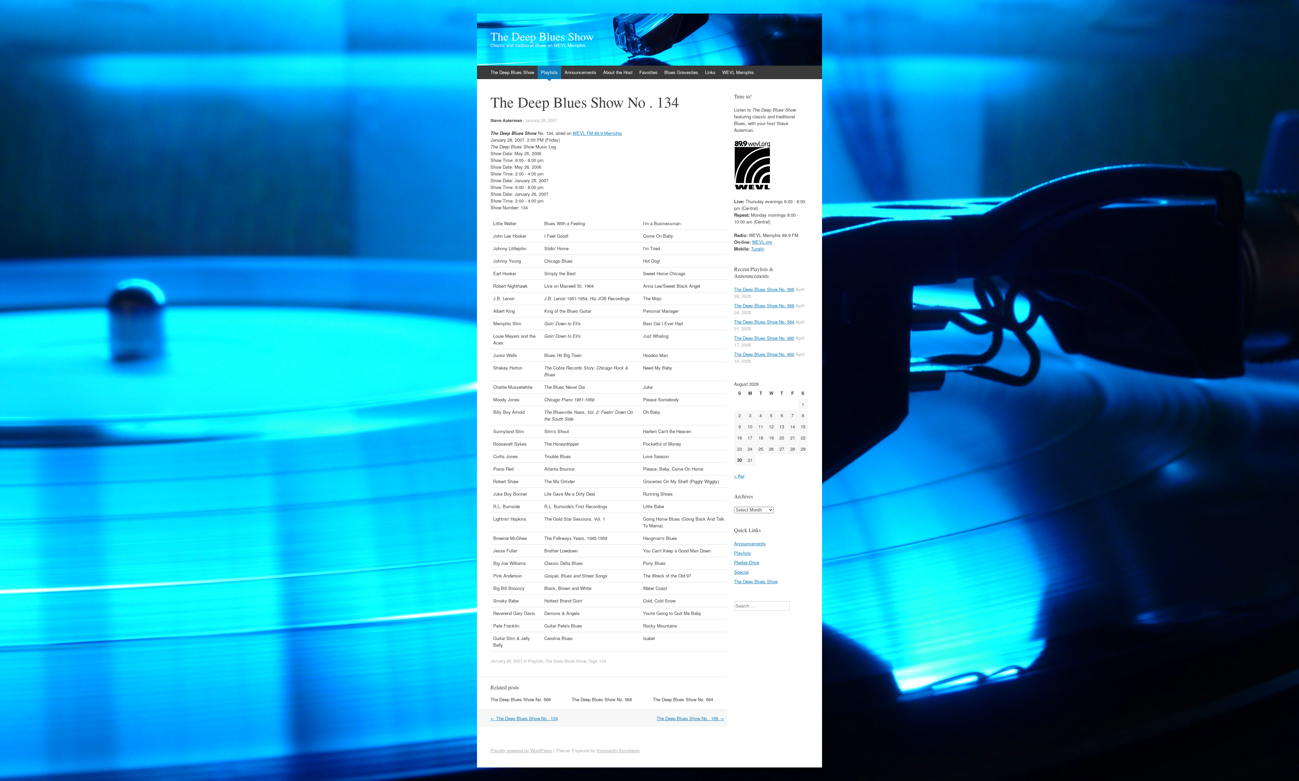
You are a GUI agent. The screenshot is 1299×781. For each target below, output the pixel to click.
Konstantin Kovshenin (618, 750)
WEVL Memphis (738, 72)
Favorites (648, 72)
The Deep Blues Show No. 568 (521, 699)
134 (602, 661)
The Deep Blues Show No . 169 (690, 718)
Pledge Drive (746, 562)
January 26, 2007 (541, 120)
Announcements (580, 72)
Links (710, 72)
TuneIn (757, 248)
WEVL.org (762, 242)
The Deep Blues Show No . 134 (524, 718)
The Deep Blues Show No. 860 (764, 338)
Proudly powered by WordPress (521, 750)
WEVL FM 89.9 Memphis (597, 133)
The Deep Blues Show (542, 36)
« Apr (739, 476)
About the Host (618, 72)
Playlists (549, 72)
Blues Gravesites (681, 72)
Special (741, 572)
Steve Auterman (506, 120)
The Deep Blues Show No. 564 (683, 699)
